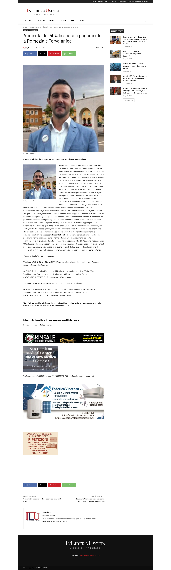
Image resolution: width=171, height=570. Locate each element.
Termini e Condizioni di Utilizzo (138, 1)
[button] (145, 21)
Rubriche (73, 21)
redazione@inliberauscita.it (90, 555)
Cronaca (53, 21)
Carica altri (128, 100)
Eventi (63, 21)
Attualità (30, 21)
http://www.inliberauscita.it (50, 515)
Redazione (32, 48)
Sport (83, 21)
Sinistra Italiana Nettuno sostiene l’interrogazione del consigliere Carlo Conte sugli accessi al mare (135, 90)
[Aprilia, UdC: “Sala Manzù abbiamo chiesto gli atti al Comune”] (115, 54)
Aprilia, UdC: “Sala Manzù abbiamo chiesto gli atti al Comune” (132, 54)
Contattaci (122, 1)
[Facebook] (43, 525)
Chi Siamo (114, 1)
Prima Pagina (33, 30)
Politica (41, 21)
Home (25, 27)
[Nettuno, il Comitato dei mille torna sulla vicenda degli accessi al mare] (115, 67)
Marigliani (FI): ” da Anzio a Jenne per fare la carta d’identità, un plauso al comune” (135, 78)
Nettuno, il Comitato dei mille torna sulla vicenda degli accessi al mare (134, 66)
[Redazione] (24, 48)
